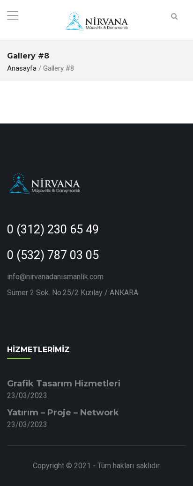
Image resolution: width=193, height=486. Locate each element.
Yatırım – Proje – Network (63, 412)
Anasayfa (22, 68)
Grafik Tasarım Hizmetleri (63, 383)
